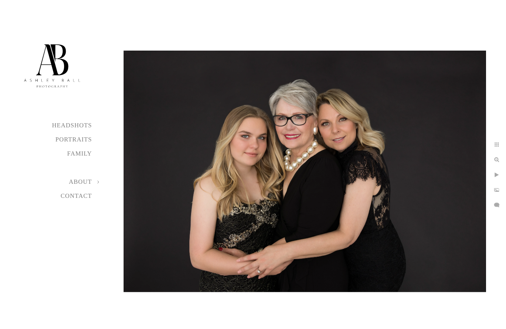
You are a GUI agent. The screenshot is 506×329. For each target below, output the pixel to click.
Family (79, 153)
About (80, 181)
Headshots (72, 125)
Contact (76, 195)
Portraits (73, 139)
